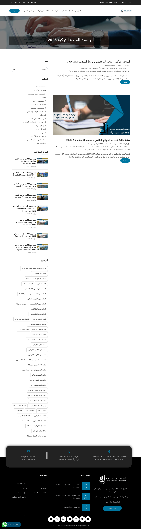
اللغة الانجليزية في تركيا (22, 319)
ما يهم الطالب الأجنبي (102, 68)
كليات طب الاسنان (24, 421)
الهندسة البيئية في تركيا (39, 329)
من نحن (32, 10)
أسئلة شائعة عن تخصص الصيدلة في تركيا (34, 268)
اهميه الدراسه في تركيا (39, 334)
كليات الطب (18, 410)
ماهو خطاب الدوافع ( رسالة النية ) (105, 149)
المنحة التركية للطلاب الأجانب (37, 324)
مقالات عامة (41, 143)
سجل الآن (14, 11)
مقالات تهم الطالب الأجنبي (88, 68)
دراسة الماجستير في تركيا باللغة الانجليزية (33, 370)
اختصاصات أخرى (40, 90)
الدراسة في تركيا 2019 (25, 294)
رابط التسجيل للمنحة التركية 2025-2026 (98, 71)
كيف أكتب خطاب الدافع (68, 146)
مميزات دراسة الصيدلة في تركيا (36, 436)
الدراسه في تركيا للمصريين (38, 314)
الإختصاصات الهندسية (38, 108)
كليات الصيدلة (42, 410)
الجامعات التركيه (28, 283)
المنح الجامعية (67, 10)
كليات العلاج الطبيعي (24, 416)
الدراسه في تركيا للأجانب (38, 309)
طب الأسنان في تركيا (19, 405)
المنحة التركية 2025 (116, 71)
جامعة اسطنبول (21, 360)
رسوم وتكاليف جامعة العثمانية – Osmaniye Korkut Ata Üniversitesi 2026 (24, 208)
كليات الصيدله (30, 410)
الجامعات (49, 10)
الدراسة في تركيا (41, 294)
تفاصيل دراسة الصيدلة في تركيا (37, 339)
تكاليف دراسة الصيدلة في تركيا (37, 349)
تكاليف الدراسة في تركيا (39, 344)
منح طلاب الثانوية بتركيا (78, 71)
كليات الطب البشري (40, 416)
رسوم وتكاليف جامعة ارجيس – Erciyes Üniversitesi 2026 (24, 235)
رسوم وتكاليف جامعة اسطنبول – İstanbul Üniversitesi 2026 (24, 173)
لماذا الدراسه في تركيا (39, 431)
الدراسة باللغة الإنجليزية (37, 119)
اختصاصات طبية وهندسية (37, 94)
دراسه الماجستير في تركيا (38, 385)
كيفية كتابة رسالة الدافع (123, 149)
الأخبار (99, 144)
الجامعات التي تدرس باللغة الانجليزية (35, 289)
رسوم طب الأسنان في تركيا (38, 400)
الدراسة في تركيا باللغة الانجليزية (36, 299)
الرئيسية (77, 10)
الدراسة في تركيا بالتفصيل (71, 507)
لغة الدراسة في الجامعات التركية (36, 426)
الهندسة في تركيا (24, 329)
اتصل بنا (25, 10)
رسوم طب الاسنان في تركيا (38, 405)
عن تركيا (40, 10)
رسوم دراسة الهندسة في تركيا (37, 395)
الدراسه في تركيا (21, 304)
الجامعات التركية (41, 283)
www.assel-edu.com (28, 459)
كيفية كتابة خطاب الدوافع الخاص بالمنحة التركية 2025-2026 (98, 140)
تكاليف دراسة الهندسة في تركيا (37, 355)
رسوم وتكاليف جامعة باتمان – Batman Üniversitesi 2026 (24, 196)
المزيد (125, 82)
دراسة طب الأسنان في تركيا (38, 380)
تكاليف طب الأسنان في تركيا (37, 360)
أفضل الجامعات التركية (39, 273)
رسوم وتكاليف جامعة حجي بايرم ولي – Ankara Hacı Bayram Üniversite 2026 (25, 247)
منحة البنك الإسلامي (89, 149)
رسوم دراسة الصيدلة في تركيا (37, 390)
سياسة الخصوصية (21, 483)
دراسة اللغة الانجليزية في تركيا (37, 365)
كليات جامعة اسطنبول (39, 421)
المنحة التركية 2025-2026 (110, 146)
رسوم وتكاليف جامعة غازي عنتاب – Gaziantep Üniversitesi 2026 (25, 161)
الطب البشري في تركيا (39, 319)
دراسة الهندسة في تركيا (39, 375)
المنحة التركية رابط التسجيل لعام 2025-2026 (89, 146)
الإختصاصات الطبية (39, 104)
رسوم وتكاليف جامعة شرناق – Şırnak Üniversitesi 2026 (24, 185)
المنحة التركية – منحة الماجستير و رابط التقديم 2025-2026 (98, 61)
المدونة (57, 10)
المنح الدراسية (114, 68)
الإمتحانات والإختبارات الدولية (35, 111)
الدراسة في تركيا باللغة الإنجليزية (34, 122)
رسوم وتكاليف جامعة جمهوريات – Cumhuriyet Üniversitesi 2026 (26, 222)
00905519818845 (66, 457)
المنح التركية (126, 71)
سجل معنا (112, 508)
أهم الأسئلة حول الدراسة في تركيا (36, 278)
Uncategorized (41, 87)
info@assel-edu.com (28, 457)
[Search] (14, 69)
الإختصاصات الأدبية (39, 101)
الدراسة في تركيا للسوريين (38, 304)
